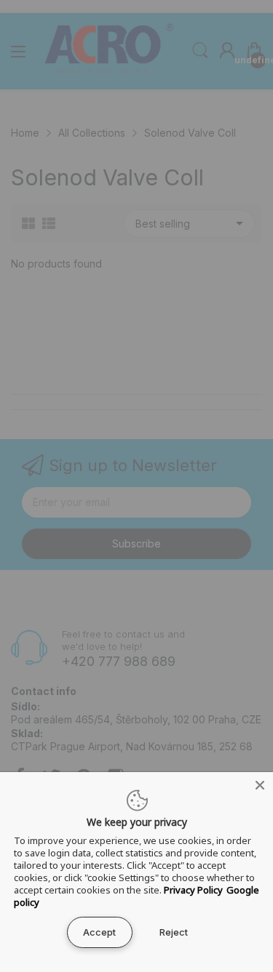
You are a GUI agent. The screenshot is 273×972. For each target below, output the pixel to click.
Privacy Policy (193, 889)
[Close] (260, 785)
